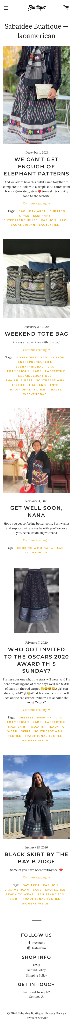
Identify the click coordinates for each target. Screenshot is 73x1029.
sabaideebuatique (35, 375)
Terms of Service (36, 1018)
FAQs (36, 965)
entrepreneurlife (21, 220)
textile (18, 385)
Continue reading (35, 203)
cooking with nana (35, 547)
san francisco (51, 894)
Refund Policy (36, 970)
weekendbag (35, 394)
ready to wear (20, 894)
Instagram (38, 948)
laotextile (49, 224)
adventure (26, 357)
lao (63, 220)
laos (37, 371)
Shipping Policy (36, 975)
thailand (37, 385)
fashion (48, 220)
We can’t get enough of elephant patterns (36, 166)
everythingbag (30, 366)
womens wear (35, 740)
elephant (42, 215)
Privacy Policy (54, 1013)
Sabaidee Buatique (33, 26)
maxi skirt (17, 726)
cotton (58, 357)
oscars (37, 726)
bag (22, 211)
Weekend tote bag (37, 334)
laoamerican (23, 224)
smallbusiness (19, 380)
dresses (25, 717)
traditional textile (26, 389)
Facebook (38, 943)
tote (54, 385)
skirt (26, 731)
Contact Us (36, 996)
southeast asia (50, 380)
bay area (37, 211)
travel (55, 389)
